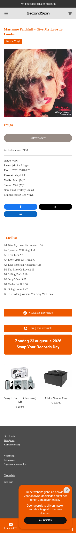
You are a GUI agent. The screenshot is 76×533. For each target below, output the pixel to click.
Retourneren (9, 460)
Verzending (9, 455)
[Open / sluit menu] (6, 13)
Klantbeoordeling (12, 444)
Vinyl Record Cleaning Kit (20, 400)
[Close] (67, 490)
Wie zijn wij (9, 440)
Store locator (10, 436)
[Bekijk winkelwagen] (69, 13)
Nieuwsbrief (9, 475)
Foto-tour (8, 482)
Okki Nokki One (56, 398)
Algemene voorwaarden (15, 464)
